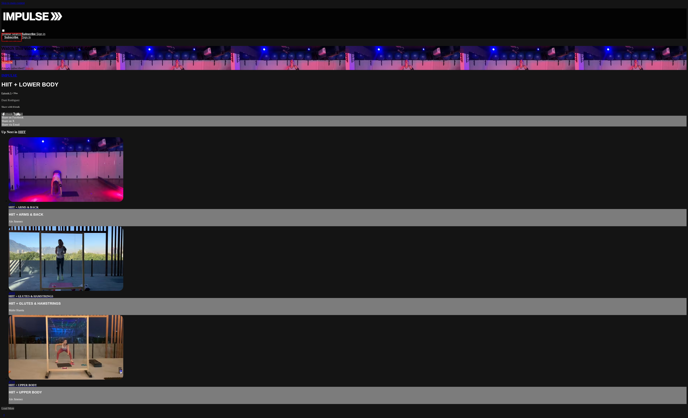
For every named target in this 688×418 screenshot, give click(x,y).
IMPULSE (9, 75)
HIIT (22, 132)
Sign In (26, 37)
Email (19, 114)
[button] (3, 30)
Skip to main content (13, 2)
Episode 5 (6, 93)
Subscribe (7, 62)
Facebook (7, 114)
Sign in (40, 34)
